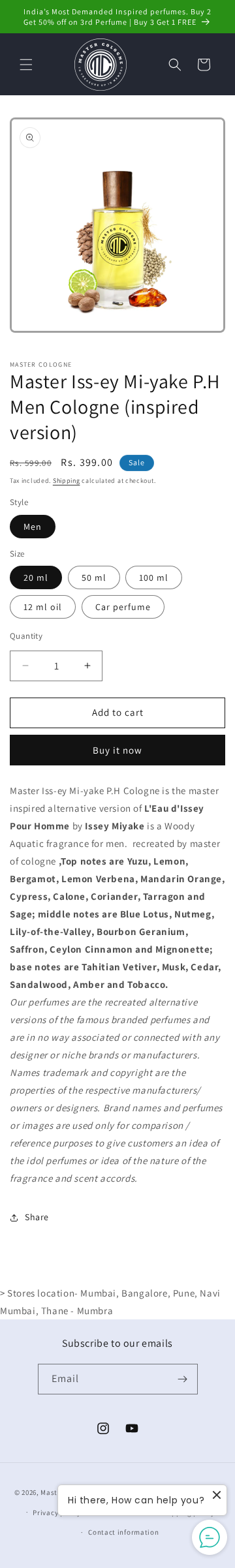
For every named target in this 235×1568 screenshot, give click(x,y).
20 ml (36, 577)
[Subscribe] (182, 1379)
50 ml (94, 577)
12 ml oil (43, 607)
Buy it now (117, 750)
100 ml (153, 577)
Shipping (66, 480)
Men (33, 526)
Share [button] (37, 1217)
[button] (26, 64)
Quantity (26, 635)
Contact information (123, 1532)
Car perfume (123, 607)
